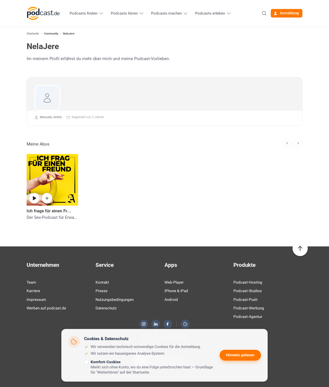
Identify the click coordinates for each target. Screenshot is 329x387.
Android (171, 299)
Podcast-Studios (247, 291)
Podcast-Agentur (247, 316)
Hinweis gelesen (240, 355)
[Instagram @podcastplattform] (143, 324)
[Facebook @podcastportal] (167, 324)
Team (31, 282)
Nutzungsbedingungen (115, 299)
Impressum (36, 299)
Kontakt (102, 282)
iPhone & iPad (176, 291)
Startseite (33, 33)
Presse (101, 291)
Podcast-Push (245, 299)
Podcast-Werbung (248, 308)
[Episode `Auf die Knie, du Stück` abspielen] (34, 198)
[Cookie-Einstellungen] (185, 324)
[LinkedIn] (156, 324)
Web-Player (174, 282)
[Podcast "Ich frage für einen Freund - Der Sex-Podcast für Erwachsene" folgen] (47, 198)
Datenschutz (106, 308)
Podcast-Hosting (247, 282)
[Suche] (264, 13)
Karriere (33, 291)
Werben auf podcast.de (46, 308)
